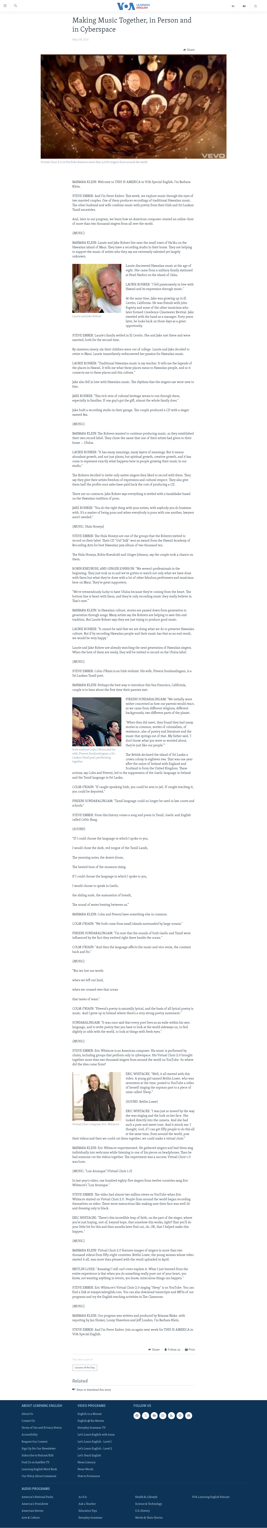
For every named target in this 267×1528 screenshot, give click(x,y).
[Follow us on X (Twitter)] (145, 1415)
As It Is (82, 1497)
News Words (85, 1469)
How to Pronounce (89, 1476)
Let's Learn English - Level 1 (95, 1441)
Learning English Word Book (39, 1469)
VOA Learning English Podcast (210, 1497)
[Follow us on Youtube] (154, 1415)
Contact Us (28, 1421)
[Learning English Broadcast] (233, 6)
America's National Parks (37, 1497)
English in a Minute (90, 1414)
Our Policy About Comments (39, 1476)
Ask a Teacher (87, 1504)
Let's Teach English (89, 1455)
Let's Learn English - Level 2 (95, 1448)
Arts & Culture (31, 1518)
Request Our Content (34, 1441)
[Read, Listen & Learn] (255, 6)
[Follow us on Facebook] (137, 1415)
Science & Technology (148, 1504)
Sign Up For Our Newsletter (39, 1448)
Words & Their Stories (149, 1518)
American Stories (32, 1511)
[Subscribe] (188, 1415)
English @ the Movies (91, 1421)
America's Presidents (35, 1504)
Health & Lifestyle (146, 1497)
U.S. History (142, 1511)
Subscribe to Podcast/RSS (38, 1455)
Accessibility (30, 1435)
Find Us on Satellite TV (36, 1462)
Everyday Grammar (90, 1518)
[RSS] (171, 1415)
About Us (27, 1414)
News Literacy (87, 1462)
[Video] (244, 6)
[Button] (189, 50)
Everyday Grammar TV (92, 1428)
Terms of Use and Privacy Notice (42, 1428)
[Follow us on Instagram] (162, 1415)
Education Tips (87, 1511)
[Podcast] (180, 1415)
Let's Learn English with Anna (96, 1435)
